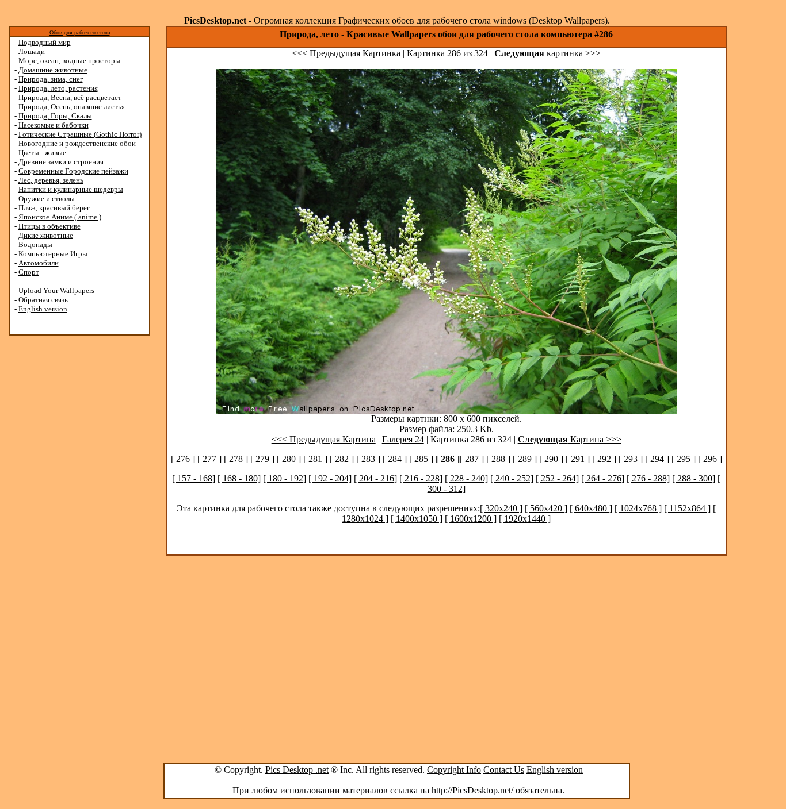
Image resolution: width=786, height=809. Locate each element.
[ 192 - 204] (330, 478)
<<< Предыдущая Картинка (346, 53)
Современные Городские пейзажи (73, 171)
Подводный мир (44, 42)
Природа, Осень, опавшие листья (71, 106)
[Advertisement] (53, 518)
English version (42, 309)
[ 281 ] (315, 459)
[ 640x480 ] (591, 508)
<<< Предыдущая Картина (324, 439)
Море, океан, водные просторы (69, 60)
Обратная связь (43, 299)
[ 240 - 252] (511, 478)
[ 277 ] (209, 459)
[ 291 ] (578, 459)
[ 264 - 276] (602, 478)
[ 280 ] (289, 459)
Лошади (31, 51)
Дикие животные (45, 235)
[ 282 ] (342, 459)
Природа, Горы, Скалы (55, 115)
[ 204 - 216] (375, 478)
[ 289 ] (525, 459)
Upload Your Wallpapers (56, 290)
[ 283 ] (368, 459)
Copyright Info (454, 770)
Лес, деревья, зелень (50, 180)
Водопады (35, 244)
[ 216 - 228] (420, 478)
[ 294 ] (657, 459)
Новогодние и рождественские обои (77, 143)
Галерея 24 (403, 439)
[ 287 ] (472, 459)
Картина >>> (569, 439)
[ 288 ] (498, 459)
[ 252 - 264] (557, 478)
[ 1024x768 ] (638, 508)
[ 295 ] (683, 459)
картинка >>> (547, 53)
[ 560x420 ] (546, 508)
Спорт (28, 272)
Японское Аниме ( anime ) (59, 217)
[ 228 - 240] (466, 478)
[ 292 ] (604, 459)
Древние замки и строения (61, 161)
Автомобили (38, 263)
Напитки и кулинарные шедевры (70, 189)
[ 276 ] (183, 459)
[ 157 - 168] (193, 478)
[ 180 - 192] (284, 478)
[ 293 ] (631, 459)
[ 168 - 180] (239, 478)
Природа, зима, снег (50, 79)
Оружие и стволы (46, 198)
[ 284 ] (395, 459)
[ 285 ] (421, 459)
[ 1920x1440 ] (525, 518)
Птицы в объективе (49, 226)
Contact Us (503, 770)
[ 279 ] (262, 459)
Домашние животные (52, 70)
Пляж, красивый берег (54, 207)
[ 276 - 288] (648, 478)
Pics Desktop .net (297, 770)
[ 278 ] (236, 459)
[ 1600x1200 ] (471, 518)
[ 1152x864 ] (687, 508)
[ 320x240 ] (501, 508)
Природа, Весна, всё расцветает (69, 97)
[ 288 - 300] (693, 478)
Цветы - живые (42, 152)
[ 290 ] (551, 459)
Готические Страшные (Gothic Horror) (80, 134)
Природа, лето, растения (58, 88)
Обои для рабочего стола (79, 32)
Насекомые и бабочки (53, 125)
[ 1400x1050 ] (416, 518)
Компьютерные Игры (52, 253)
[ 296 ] (710, 459)
